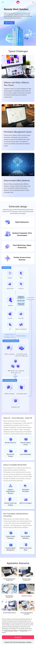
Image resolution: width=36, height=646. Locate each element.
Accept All (18, 637)
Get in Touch (9, 23)
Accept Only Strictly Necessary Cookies (18, 642)
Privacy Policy (23, 630)
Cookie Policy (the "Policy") (11, 630)
